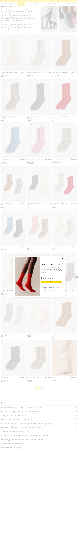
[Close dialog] (62, 258)
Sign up (51, 282)
